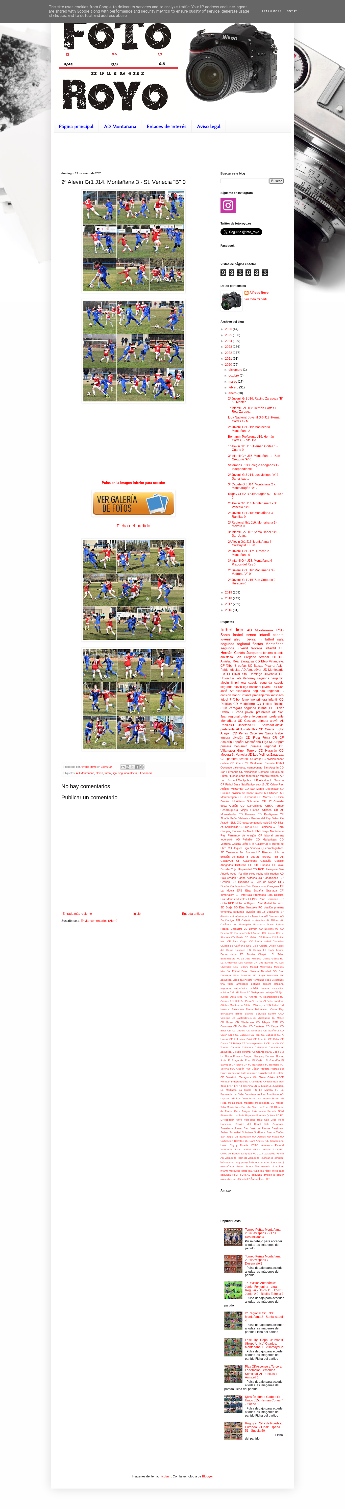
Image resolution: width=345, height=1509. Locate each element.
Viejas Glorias (249, 809)
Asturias (260, 920)
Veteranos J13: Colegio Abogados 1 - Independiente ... (253, 467)
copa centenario (252, 822)
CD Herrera (268, 933)
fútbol (108, 773)
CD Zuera (236, 763)
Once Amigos (242, 1111)
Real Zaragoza (243, 661)
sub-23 (255, 856)
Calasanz (247, 1047)
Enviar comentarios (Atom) (99, 921)
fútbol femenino (244, 699)
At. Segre (257, 1001)
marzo (233, 381)
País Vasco (259, 1111)
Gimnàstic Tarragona (238, 1077)
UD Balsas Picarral (261, 665)
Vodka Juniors (261, 1149)
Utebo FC (227, 712)
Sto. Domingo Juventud (259, 674)
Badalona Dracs (263, 924)
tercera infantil (263, 648)
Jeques (237, 848)
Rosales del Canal (248, 1124)
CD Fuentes (247, 814)
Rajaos (251, 903)
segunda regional (235, 644)
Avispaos (277, 695)
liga (115, 773)
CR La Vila (272, 1043)
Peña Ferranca (268, 899)
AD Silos (278, 822)
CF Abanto (259, 1039)
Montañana (228, 721)
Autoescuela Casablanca (262, 877)
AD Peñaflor (244, 839)
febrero (234, 387)
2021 (229, 358)
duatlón (268, 907)
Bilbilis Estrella (244, 1013)
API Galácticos (245, 920)
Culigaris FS (243, 950)
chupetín (263, 1162)
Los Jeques (264, 1098)
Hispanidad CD (247, 869)
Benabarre (226, 1013)
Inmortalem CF (229, 894)
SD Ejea (239, 907)
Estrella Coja (228, 869)
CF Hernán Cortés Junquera (252, 650)
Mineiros (279, 967)
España (258, 890)
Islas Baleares (275, 1081)
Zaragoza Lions (229, 979)
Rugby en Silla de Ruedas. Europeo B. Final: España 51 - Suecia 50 (263, 1427)
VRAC (254, 1145)
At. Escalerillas (246, 729)
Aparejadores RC (273, 996)
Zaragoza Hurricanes (260, 1157)
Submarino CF (256, 801)
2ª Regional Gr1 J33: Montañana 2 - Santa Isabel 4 (264, 1317)
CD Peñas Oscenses (248, 733)
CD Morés (264, 797)
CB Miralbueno (261, 1018)
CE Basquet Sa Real (247, 1034)
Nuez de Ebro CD (262, 1107)
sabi (281, 1170)
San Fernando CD (231, 771)
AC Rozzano (271, 916)
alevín (99, 773)
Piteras (224, 1115)
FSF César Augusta (257, 1068)
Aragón (225, 733)
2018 (229, 598)
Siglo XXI (235, 822)
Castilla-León (240, 843)
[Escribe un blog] (127, 767)
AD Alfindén (271, 793)
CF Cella (273, 1039)
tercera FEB (270, 856)
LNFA (230, 1085)
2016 (229, 610)
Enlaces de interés (166, 126)
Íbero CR (264, 1179)
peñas (242, 665)
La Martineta (228, 1090)
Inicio (137, 914)
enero (233, 393)
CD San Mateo (254, 788)
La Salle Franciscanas (247, 1094)
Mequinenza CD (265, 1102)
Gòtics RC (278, 958)
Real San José (267, 1119)
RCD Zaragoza (267, 869)
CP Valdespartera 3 (253, 1043)
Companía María (262, 1051)
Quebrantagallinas (272, 848)
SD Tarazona (229, 852)
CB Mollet (278, 1018)
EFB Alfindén (261, 780)
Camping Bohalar (231, 831)
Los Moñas (227, 899)
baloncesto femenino (252, 979)
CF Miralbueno (254, 763)
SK (282, 975)
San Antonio (247, 852)
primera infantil (267, 699)
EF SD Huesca (259, 865)
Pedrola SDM (275, 1111)
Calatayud (261, 1047)
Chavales (278, 941)
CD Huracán (268, 750)
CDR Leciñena (262, 826)
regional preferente (241, 716)
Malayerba (266, 967)
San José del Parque (257, 1128)
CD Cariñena (257, 1026)
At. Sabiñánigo (229, 826)
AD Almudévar (251, 670)
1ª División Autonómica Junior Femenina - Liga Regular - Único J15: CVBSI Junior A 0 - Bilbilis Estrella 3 (264, 1288)
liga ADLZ (253, 1170)
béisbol (253, 1162)
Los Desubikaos (245, 1098)
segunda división (244, 911)
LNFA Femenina (243, 1085)
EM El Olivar (230, 674)
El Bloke (278, 865)
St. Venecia (145, 773)
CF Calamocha (246, 860)
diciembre (236, 370)
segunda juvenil (234, 648)
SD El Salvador (263, 725)
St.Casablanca (240, 691)
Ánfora (254, 1179)
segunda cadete (272, 682)
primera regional (263, 746)
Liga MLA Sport (273, 742)
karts (244, 1170)
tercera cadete (273, 653)
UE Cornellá (276, 801)
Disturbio (240, 865)
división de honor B (234, 856)
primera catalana (273, 983)
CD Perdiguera (267, 814)
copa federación (249, 775)
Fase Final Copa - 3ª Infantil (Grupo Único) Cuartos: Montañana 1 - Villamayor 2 (264, 1343)
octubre (234, 375)
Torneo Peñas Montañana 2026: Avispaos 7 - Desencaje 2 (263, 1260)
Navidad (266, 971)
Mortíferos (238, 801)
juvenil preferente (257, 712)
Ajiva (233, 996)
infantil (264, 635)
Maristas (249, 1102)
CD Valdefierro (244, 704)
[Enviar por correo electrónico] (122, 767)
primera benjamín (233, 746)
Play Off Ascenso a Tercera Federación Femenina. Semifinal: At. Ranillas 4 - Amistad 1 (263, 1372)
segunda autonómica (234, 988)
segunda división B (263, 1174)
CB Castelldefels (241, 1018)
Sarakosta (278, 1128)
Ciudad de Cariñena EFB (235, 945)
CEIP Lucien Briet (240, 1039)
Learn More (271, 11)
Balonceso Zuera (242, 1009)
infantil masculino (230, 1170)
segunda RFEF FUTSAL (235, 1174)
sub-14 (267, 822)
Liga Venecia (252, 848)
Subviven (247, 1132)
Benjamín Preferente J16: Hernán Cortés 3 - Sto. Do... (251, 438)
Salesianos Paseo (231, 1128)
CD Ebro (261, 661)
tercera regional (269, 775)
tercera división (231, 737)
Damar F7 (259, 950)
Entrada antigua (193, 914)
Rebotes (278, 903)
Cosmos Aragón (242, 1056)
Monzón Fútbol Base (234, 971)
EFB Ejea (244, 890)
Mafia (239, 1102)
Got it (291, 11)
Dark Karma (276, 950)
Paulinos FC (249, 975)
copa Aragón (229, 805)
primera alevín (268, 721)
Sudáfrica (259, 1132)
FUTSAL (256, 958)
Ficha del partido (133, 525)
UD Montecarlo (273, 670)
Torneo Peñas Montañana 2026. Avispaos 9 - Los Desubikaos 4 (263, 1233)
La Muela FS (248, 1090)
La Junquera (276, 1085)
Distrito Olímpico (257, 954)
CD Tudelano (240, 881)
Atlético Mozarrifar (231, 788)
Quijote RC (273, 1115)
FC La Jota (243, 958)
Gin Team (259, 1077)
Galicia (266, 958)
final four (278, 1166)
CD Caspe (272, 1026)
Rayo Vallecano (245, 1119)
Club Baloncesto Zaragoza (262, 886)
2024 (229, 341)
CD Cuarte (266, 729)
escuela (265, 1166)
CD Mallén (251, 937)
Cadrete (235, 1047)
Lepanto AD (227, 1098)
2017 (229, 604)
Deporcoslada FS (231, 954)
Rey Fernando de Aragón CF (241, 835)
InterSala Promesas (253, 894)
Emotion (225, 801)
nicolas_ (165, 1476)
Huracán (225, 1081)
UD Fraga (273, 1136)
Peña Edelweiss (240, 818)
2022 (229, 353)
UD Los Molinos (259, 754)
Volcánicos (250, 771)
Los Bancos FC (268, 962)
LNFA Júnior (261, 1085)
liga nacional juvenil (257, 687)
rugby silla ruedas (267, 873)
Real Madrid (264, 903)
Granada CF (275, 890)
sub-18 (261, 911)
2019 (229, 592)
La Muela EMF (252, 831)
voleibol (224, 992)
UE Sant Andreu (254, 1141)
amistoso (226, 657)
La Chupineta (228, 962)
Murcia (230, 1107)
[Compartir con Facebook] (137, 767)
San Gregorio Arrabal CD (256, 657)
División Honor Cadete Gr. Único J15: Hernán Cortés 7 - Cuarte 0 (264, 1400)
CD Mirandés (254, 1030)
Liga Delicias (275, 894)
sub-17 (246, 1179)
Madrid (254, 967)
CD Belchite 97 (268, 928)
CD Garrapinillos (251, 805)
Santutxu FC (254, 907)
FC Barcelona (256, 1064)
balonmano (227, 1162)
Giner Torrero (247, 750)
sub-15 (237, 1179)
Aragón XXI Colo (230, 1001)
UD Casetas (247, 721)
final (222, 983)
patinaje (255, 983)
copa (239, 712)
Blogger (207, 1476)
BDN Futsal (272, 1005)
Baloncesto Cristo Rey (269, 1009)
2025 (229, 335)
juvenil (225, 639)
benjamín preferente (270, 716)
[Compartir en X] (132, 767)
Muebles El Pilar (246, 899)
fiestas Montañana (268, 644)
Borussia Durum (266, 1013)
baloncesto (239, 767)
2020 (229, 364)
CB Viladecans (244, 1022)
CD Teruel (245, 826)
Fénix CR (269, 737)
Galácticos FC (266, 1073)
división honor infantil (235, 695)
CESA (269, 805)
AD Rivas (240, 992)
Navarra (254, 971)
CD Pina (278, 797)
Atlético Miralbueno (231, 1005)
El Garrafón (273, 1060)
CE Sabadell (268, 1034)
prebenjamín (261, 695)
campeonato (254, 767)
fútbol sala (274, 639)
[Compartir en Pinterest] (141, 767)
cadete (278, 635)
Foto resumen (249, 1073)
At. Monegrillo (242, 924)
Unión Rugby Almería (234, 1145)
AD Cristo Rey (274, 784)
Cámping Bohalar (264, 1056)
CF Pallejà (235, 1043)
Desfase (263, 771)
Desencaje (272, 788)
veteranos (273, 911)
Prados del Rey (261, 818)
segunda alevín (127, 773)
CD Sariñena (271, 1030)
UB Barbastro (243, 1136)
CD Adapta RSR (267, 1022)
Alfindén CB (270, 809)
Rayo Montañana (273, 831)
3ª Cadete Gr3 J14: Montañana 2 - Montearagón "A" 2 (251, 486)
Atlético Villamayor (254, 1005)
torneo (251, 635)
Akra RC (242, 996)
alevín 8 (226, 682)
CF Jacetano (242, 725)
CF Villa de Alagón (263, 881)
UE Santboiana (274, 1141)
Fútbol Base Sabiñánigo (240, 784)
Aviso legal (208, 126)
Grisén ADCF (275, 1077)
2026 (229, 329)
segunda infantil (255, 708)
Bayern (253, 928)
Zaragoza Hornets (236, 1157)
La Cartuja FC (257, 758)
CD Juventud (247, 797)
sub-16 (260, 784)
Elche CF (241, 1064)
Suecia (271, 1132)
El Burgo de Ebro (239, 1060)
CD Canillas (240, 1026)
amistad (279, 1157)
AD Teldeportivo (256, 992)
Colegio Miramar (242, 1051)
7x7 (232, 992)
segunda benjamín (270, 678)
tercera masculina (272, 988)
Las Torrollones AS (272, 1094)
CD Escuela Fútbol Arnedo (245, 933)
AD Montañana (120, 126)
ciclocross (275, 1162)
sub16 (254, 988)
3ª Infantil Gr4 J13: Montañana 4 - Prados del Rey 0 (251, 562)
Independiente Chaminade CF (248, 1081)
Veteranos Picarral (272, 1145)
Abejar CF (272, 992)
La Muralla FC (268, 1090)
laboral (268, 835)
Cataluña (265, 860)
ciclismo (279, 852)
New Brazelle (243, 1107)
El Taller (278, 954)
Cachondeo (237, 886)
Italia (223, 1085)
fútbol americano (238, 983)
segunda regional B (268, 691)
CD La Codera (236, 1030)
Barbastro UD (239, 928)
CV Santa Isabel (260, 941)
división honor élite (248, 1166)
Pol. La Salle (236, 1115)
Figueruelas (233, 1073)
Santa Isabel (274, 733)
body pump (241, 1162)
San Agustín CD (274, 767)
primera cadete (246, 682)
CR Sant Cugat (237, 941)
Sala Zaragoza (274, 1124)
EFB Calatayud (258, 843)
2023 (229, 347)
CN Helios (264, 704)
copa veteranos (274, 979)
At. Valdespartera (273, 1001)
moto (275, 1170)
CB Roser (226, 1022)
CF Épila (278, 826)
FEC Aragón (237, 1068)
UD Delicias (259, 1136)
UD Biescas (264, 852)
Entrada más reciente (77, 914)
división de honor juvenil (247, 793)
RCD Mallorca (237, 903)
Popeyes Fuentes (255, 1115)
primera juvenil (237, 759)
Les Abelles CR (247, 962)
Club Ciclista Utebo (264, 945)
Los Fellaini (240, 967)
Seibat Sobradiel (230, 1132)
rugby (280, 729)
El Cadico (258, 1060)
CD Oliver (276, 708)
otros (252, 873)
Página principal (76, 126)
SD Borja (226, 907)
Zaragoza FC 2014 (252, 1153)
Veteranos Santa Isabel (235, 1149)
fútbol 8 (231, 665)
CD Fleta (253, 737)
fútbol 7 (225, 699)
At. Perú (246, 1001)
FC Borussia (272, 1064)
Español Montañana (247, 742)
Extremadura (227, 958)
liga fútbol (265, 1170)
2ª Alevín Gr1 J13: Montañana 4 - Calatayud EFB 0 (250, 543)
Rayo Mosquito (268, 975)
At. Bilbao (272, 920)
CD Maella (237, 937)
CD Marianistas (266, 839)
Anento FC (255, 996)
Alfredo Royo (259, 292)
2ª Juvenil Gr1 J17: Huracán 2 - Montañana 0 (249, 552)
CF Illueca (265, 937)
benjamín (254, 639)
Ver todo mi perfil (255, 299)
